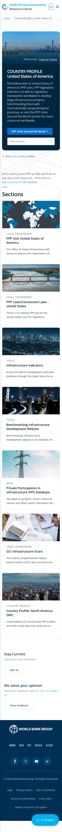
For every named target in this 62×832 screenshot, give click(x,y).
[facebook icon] (15, 761)
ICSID (49, 745)
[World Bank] (31, 729)
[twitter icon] (25, 761)
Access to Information (23, 798)
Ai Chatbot (47, 820)
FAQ (42, 690)
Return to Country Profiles (20, 156)
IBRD (12, 745)
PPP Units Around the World (28, 131)
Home (6, 18)
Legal (10, 790)
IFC (29, 745)
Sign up (14, 670)
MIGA (38, 745)
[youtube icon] (36, 761)
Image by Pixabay (48, 59)
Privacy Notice (24, 790)
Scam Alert (45, 798)
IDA (21, 745)
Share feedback (19, 705)
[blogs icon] (47, 761)
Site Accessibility (45, 790)
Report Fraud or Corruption (31, 807)
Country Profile (17, 182)
